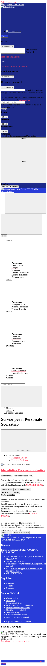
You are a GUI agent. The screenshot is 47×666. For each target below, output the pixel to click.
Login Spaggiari (24, 100)
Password (30, 52)
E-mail (28, 90)
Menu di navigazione (23, 451)
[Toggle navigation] (21, 224)
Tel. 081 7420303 (17, 561)
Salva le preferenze (21, 533)
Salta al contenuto (8, 2)
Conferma (14, 187)
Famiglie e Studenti (19, 458)
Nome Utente (31, 49)
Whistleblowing (12, 612)
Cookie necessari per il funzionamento (17, 523)
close (4, 236)
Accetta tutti (10, 492)
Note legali (10, 600)
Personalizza (7, 490)
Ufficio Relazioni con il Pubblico (19, 605)
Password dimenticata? (10, 57)
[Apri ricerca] (25, 203)
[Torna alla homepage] (23, 190)
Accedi (4, 36)
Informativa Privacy (14, 603)
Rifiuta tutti (22, 490)
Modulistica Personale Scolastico (23, 470)
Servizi (9, 410)
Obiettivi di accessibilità (16, 610)
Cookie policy (12, 598)
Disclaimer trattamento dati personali (16, 641)
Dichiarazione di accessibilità (18, 608)
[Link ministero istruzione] (12, 4)
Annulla (5, 187)
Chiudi (4, 117)
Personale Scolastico (19, 460)
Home (8, 408)
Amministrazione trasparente (18, 617)
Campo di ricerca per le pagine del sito (17, 382)
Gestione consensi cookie (16, 615)
